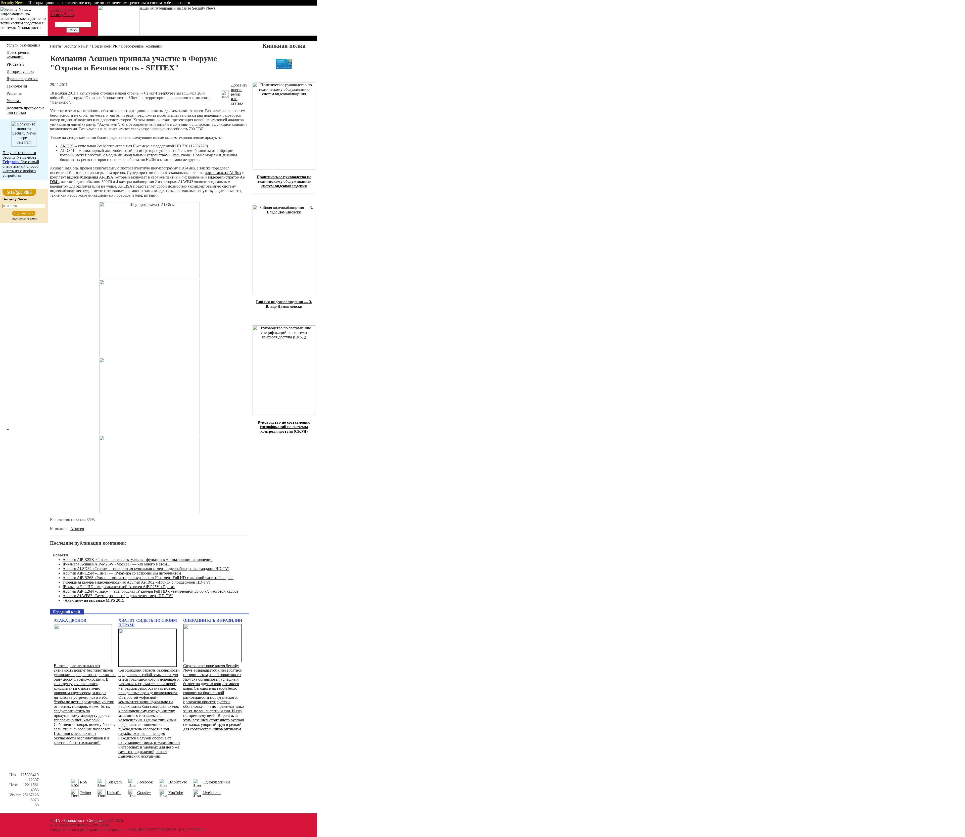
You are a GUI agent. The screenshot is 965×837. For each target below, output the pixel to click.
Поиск (252, 3)
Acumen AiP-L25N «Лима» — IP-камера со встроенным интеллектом (122, 573)
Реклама (14, 101)
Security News (15, 199)
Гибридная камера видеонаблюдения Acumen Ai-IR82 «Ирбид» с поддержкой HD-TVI (136, 582)
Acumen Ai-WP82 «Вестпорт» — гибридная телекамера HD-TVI (118, 596)
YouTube (175, 792)
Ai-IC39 (66, 146)
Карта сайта (301, 3)
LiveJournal (212, 792)
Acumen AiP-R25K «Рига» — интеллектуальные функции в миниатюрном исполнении (138, 559)
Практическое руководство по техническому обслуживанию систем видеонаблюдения (284, 181)
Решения (14, 93)
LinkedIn (114, 792)
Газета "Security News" (69, 46)
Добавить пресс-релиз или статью (25, 110)
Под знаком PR (105, 46)
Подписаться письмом (24, 218)
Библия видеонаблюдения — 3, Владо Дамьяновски (284, 304)
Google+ (144, 792)
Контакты (274, 3)
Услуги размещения (23, 45)
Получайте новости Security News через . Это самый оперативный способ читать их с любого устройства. (21, 164)
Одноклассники (216, 782)
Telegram (114, 782)
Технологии (17, 86)
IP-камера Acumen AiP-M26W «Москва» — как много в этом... (116, 564)
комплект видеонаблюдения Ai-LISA (81, 177)
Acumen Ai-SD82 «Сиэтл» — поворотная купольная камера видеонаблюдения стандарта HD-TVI (146, 568)
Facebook (145, 782)
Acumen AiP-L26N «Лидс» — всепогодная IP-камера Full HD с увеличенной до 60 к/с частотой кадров (150, 591)
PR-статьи (15, 64)
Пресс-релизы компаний (18, 54)
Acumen (77, 528)
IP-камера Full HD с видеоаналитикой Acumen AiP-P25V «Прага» (119, 587)
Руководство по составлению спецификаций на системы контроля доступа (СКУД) (284, 426)
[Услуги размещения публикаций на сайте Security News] (118, 34)
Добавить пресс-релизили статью (239, 94)
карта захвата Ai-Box (223, 172)
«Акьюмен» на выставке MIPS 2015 (93, 600)
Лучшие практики (22, 79)
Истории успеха (20, 71)
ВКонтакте (177, 782)
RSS (83, 782)
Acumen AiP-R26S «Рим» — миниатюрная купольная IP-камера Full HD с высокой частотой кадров (148, 578)
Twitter (85, 792)
